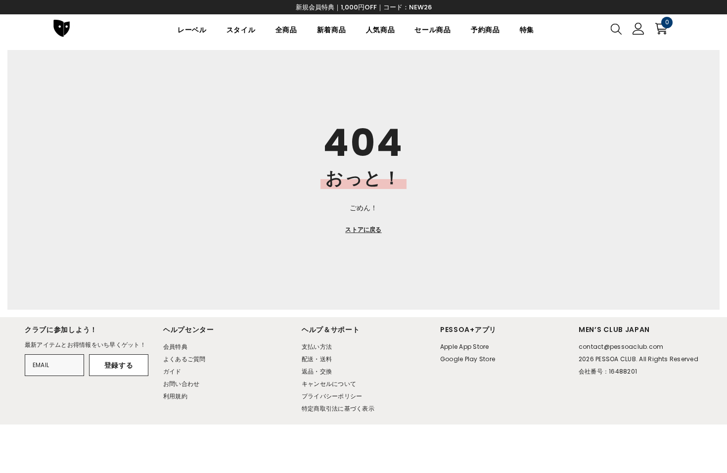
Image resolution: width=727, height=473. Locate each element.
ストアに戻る (363, 229)
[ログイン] (638, 29)
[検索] (616, 29)
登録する (119, 365)
